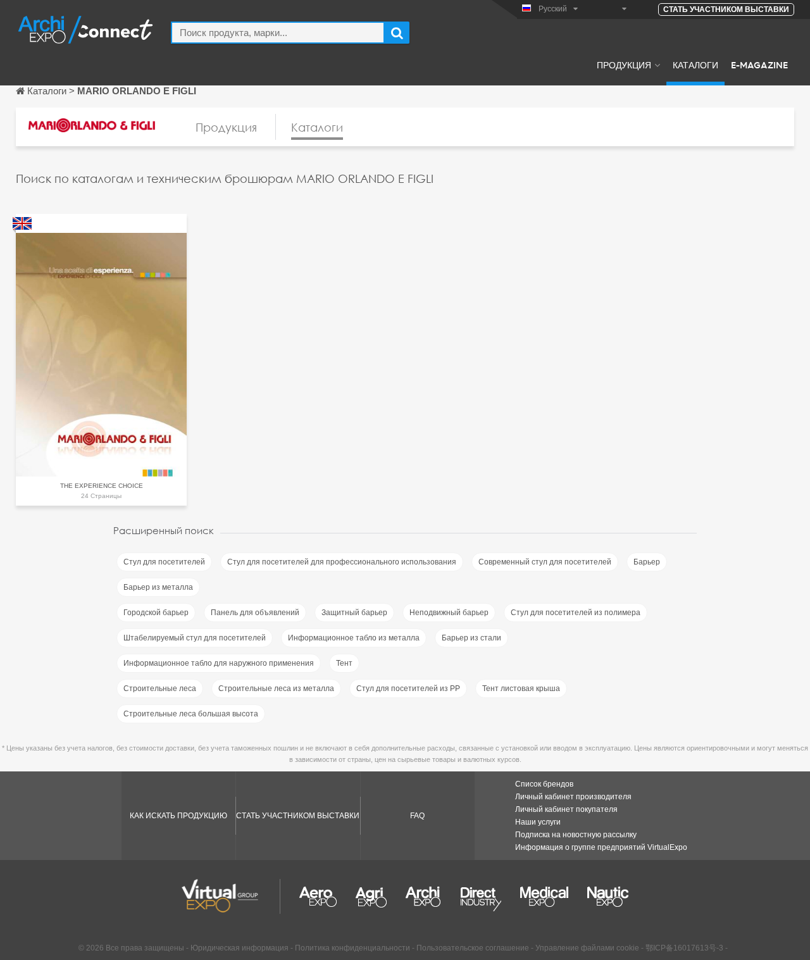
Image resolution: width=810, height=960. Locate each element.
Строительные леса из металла (276, 688)
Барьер (646, 562)
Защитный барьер (354, 612)
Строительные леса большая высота (190, 713)
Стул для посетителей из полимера (575, 612)
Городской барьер (156, 612)
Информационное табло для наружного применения (218, 663)
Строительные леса (159, 688)
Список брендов (544, 784)
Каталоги (695, 64)
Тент (344, 663)
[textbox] (278, 33)
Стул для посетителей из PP (408, 688)
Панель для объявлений (255, 612)
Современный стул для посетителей (544, 562)
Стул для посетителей (164, 562)
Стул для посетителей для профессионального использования (341, 562)
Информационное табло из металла (354, 637)
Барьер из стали (471, 637)
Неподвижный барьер (449, 612)
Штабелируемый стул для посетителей (194, 637)
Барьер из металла (158, 587)
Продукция (624, 64)
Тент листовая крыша (521, 688)
